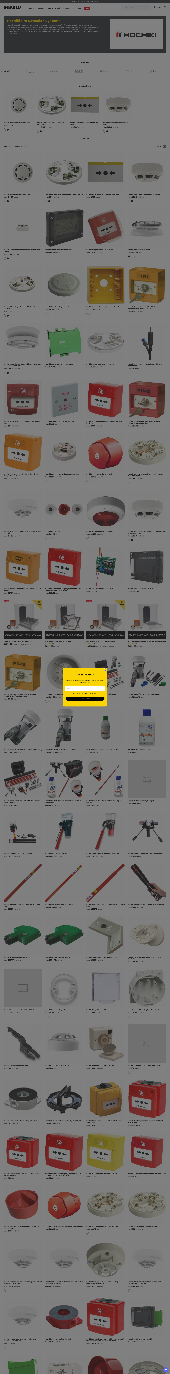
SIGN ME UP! (85, 699)
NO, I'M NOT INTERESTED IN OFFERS (85, 693)
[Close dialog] (105, 669)
